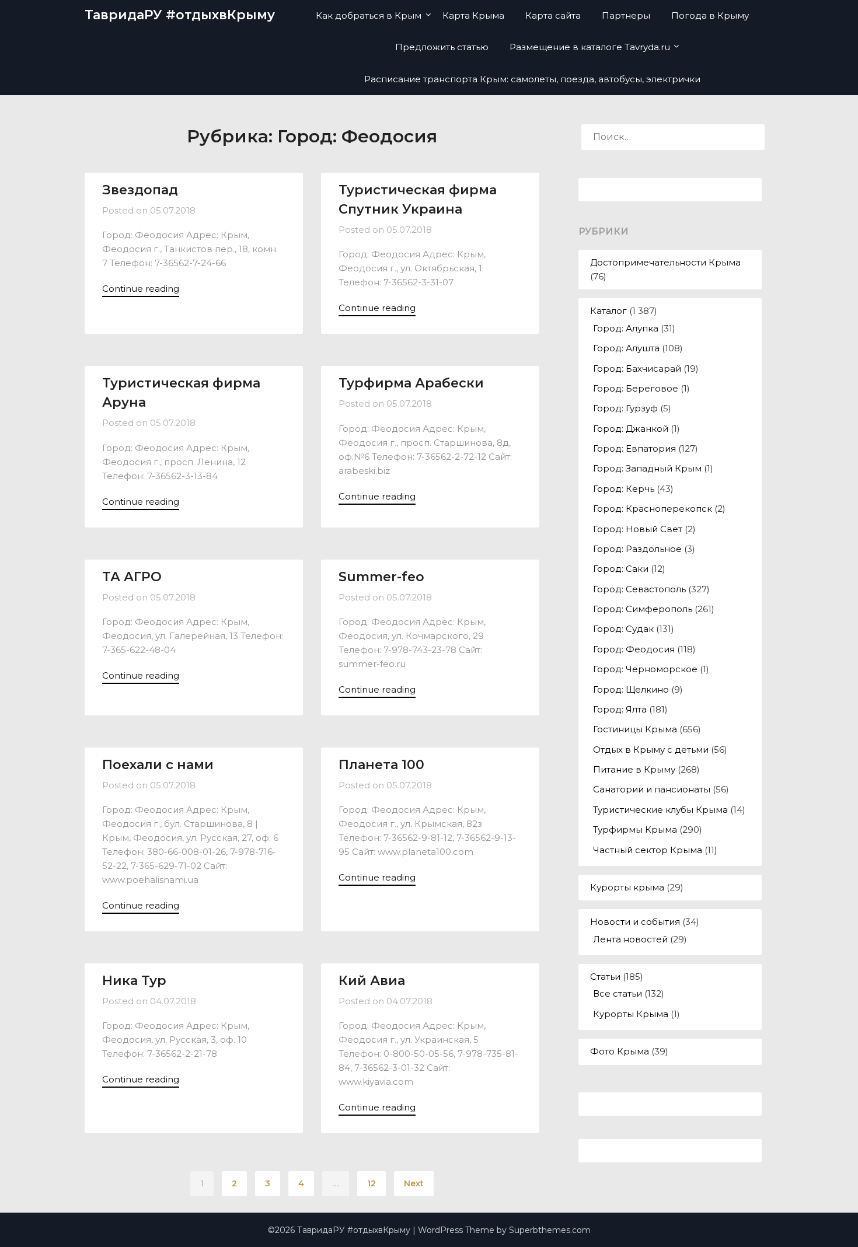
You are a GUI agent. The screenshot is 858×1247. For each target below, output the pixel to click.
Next (414, 1183)
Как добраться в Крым (368, 15)
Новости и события (635, 921)
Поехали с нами (158, 765)
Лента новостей (630, 939)
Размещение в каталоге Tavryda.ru (590, 47)
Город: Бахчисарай (637, 368)
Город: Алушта (626, 348)
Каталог (608, 310)
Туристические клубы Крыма (660, 809)
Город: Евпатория (634, 448)
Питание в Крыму (634, 769)
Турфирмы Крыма (635, 829)
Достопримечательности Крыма (665, 262)
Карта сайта (553, 15)
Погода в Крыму (710, 15)
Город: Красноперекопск (652, 508)
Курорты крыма (627, 887)
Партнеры (626, 15)
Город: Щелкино (631, 689)
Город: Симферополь (642, 608)
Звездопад (140, 190)
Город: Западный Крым (647, 468)
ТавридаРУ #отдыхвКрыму (180, 15)
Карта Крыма (473, 15)
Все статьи (617, 993)
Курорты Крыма (630, 1013)
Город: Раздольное (637, 548)
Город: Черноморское (645, 669)
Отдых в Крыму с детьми (651, 749)
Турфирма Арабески (411, 383)
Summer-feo (381, 577)
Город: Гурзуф (625, 408)
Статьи (605, 976)
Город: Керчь (623, 488)
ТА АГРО (132, 577)
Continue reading (140, 288)
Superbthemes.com (550, 1230)
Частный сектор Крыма (647, 849)
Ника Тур (134, 980)
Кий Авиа (372, 980)
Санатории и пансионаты (651, 789)
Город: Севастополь (639, 589)
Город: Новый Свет (637, 529)
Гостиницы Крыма (635, 729)
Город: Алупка (625, 328)
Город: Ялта (620, 709)
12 (371, 1183)
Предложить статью (442, 47)
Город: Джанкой (630, 428)
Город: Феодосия (634, 649)
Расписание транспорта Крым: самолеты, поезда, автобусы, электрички (532, 79)
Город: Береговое (635, 388)
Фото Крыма (619, 1051)
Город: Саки (620, 568)
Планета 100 (381, 765)
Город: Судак (623, 628)
